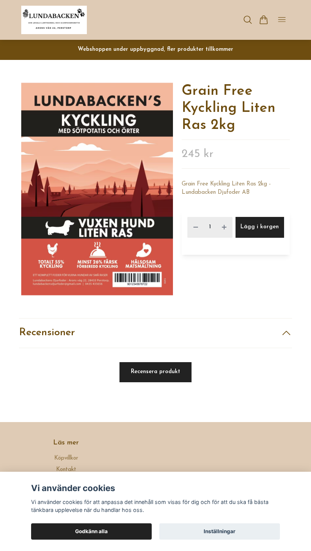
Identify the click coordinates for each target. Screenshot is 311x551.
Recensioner (47, 333)
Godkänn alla (91, 531)
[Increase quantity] (224, 227)
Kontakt (66, 470)
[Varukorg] (263, 20)
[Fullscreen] (97, 189)
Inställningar (220, 531)
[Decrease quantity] (196, 227)
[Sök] (248, 20)
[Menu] (281, 20)
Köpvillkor (66, 458)
